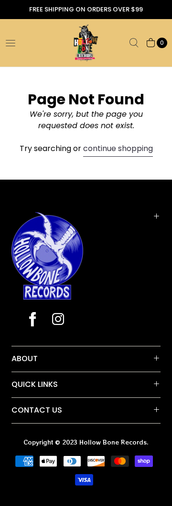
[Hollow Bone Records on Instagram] (58, 320)
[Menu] (10, 42)
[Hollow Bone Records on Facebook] (32, 320)
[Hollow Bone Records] (86, 43)
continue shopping (118, 148)
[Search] (133, 42)
